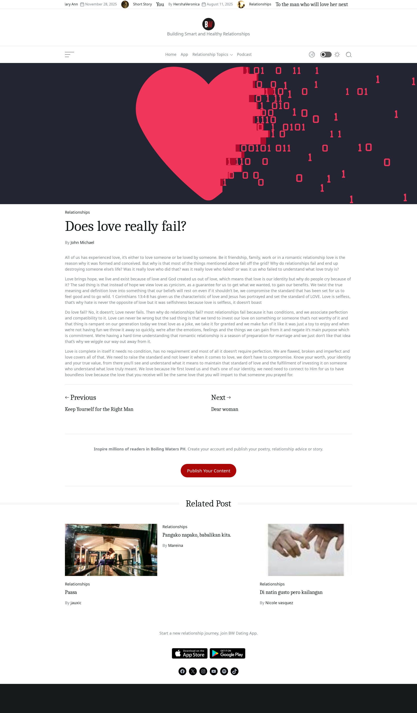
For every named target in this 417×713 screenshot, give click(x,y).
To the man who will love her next (296, 4)
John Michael (82, 242)
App (184, 54)
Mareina (175, 545)
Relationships (245, 4)
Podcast (244, 54)
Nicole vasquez (279, 602)
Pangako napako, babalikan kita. (196, 535)
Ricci (345, 4)
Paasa (71, 592)
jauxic (76, 602)
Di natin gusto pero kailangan (291, 592)
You (145, 4)
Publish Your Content (208, 471)
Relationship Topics (210, 54)
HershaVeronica (171, 4)
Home (170, 54)
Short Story (127, 4)
